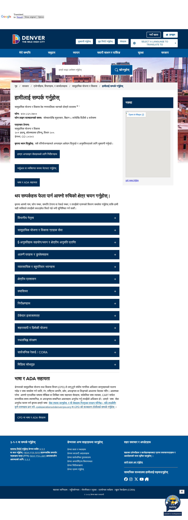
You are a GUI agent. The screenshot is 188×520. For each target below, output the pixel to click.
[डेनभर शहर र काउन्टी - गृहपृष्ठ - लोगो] (28, 39)
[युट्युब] (141, 479)
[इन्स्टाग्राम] (131, 479)
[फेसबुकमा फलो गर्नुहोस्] (125, 479)
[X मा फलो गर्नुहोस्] (136, 479)
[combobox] (154, 43)
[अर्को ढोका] (146, 479)
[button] (67, 218)
